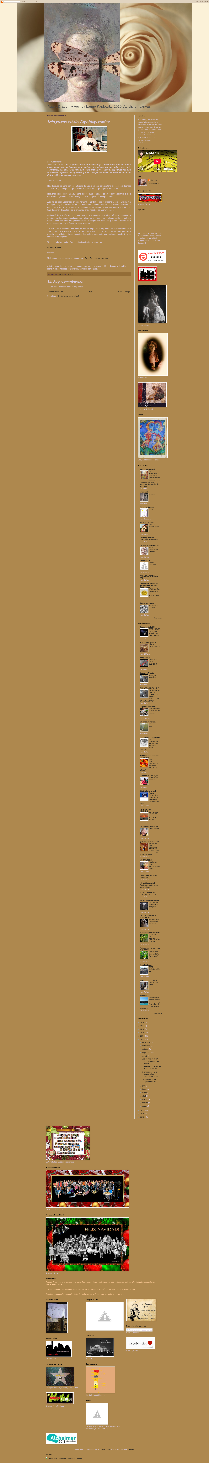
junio (144, 1089)
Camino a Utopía (147, 673)
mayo (144, 1093)
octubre (145, 1049)
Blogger (131, 1449)
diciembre (146, 1042)
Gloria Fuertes (154, 828)
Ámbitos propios (147, 603)
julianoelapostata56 (148, 893)
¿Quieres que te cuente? (150, 842)
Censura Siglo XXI (147, 627)
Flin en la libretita (147, 507)
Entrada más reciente (56, 292)
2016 (142, 1029)
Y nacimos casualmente (150, 933)
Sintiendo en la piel (148, 791)
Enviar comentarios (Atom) (68, 296)
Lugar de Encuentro (148, 707)
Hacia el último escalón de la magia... (149, 756)
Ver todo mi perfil (154, 183)
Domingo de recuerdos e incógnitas (153, 905)
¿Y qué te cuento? (147, 883)
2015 (142, 1033)
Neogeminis (145, 658)
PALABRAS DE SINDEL (150, 688)
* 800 (151, 509)
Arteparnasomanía (147, 469)
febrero (145, 1103)
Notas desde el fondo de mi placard (150, 949)
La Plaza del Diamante (149, 826)
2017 (142, 1026)
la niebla (152, 494)
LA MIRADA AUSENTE (149, 545)
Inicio (91, 292)
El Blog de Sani (54, 247)
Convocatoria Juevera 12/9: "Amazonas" (154, 954)
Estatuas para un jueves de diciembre (154, 922)
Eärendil (143, 996)
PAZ (141, 578)
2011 (142, 1114)
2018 (142, 1022)
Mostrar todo (158, 618)
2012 (142, 1110)
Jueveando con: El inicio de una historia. (154, 711)
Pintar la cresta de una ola (149, 540)
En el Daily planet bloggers (96, 258)
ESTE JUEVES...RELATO (154, 969)
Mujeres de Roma (147, 522)
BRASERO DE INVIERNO (146, 810)
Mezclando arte (146, 965)
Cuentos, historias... (148, 722)
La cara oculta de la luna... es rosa (148, 916)
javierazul (144, 492)
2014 (142, 1036)
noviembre (146, 1046)
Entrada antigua (124, 292)
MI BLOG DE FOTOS (148, 980)
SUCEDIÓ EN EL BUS (148, 895)
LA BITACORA (146, 860)
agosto (145, 1056)
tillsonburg (106, 1449)
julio (144, 1086)
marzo (145, 1099)
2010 (142, 1117)
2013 (142, 1039)
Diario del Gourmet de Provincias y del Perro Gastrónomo (149, 585)
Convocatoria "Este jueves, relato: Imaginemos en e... (150, 1074)
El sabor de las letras (148, 875)
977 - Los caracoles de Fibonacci (153, 550)
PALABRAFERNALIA (149, 576)
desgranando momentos (150, 737)
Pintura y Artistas (147, 538)
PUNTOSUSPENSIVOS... (150, 900)
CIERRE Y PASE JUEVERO (153, 662)
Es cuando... (144, 877)
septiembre (146, 1053)
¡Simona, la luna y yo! (149, 776)
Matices (154, 180)
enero (144, 1106)
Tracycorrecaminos (148, 642)
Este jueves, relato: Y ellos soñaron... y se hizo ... (150, 1061)
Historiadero (145, 561)
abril (144, 1096)
